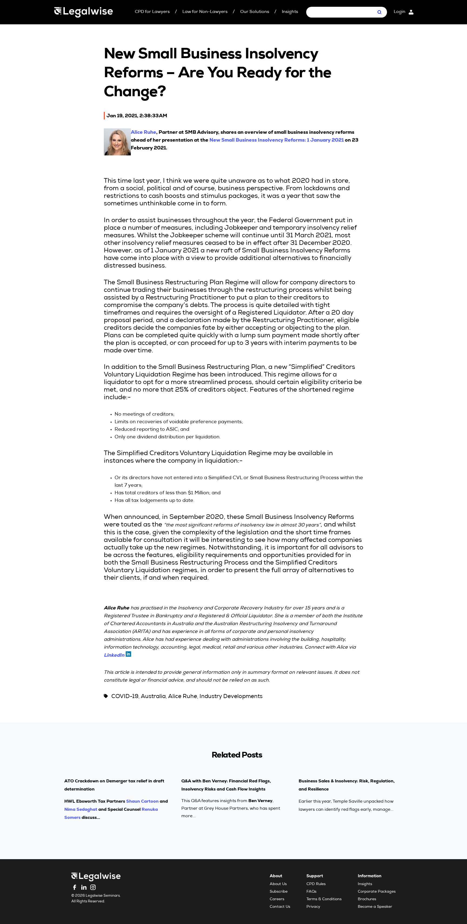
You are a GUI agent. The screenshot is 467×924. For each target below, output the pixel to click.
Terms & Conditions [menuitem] (324, 899)
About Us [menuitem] (278, 884)
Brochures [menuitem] (367, 899)
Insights (290, 12)
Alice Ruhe (143, 132)
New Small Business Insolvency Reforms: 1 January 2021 (276, 140)
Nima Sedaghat (80, 809)
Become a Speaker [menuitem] (375, 907)
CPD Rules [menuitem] (316, 884)
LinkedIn (114, 655)
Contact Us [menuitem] (280, 907)
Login (399, 12)
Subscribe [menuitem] (279, 892)
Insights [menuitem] (365, 884)
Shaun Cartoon (142, 801)
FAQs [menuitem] (311, 892)
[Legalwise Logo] (83, 12)
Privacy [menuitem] (313, 907)
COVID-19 (124, 697)
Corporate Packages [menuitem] (377, 892)
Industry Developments (230, 697)
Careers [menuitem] (277, 899)
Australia (153, 697)
